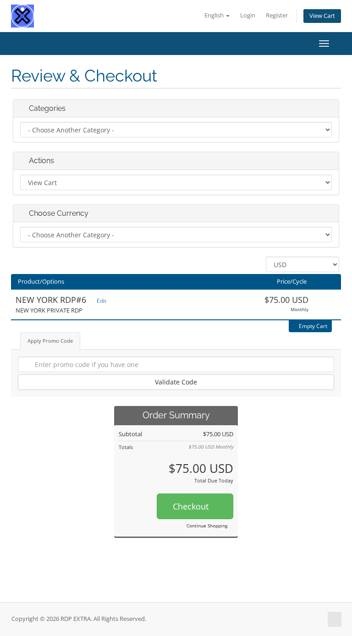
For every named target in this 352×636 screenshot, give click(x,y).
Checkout (192, 506)
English (214, 15)
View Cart (322, 16)
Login (247, 15)
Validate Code (176, 382)
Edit (100, 301)
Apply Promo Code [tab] (50, 340)
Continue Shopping (207, 525)
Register (277, 15)
